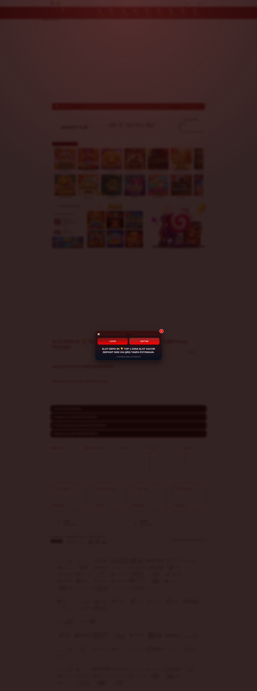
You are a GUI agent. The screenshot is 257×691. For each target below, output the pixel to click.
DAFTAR (144, 341)
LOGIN (112, 341)
